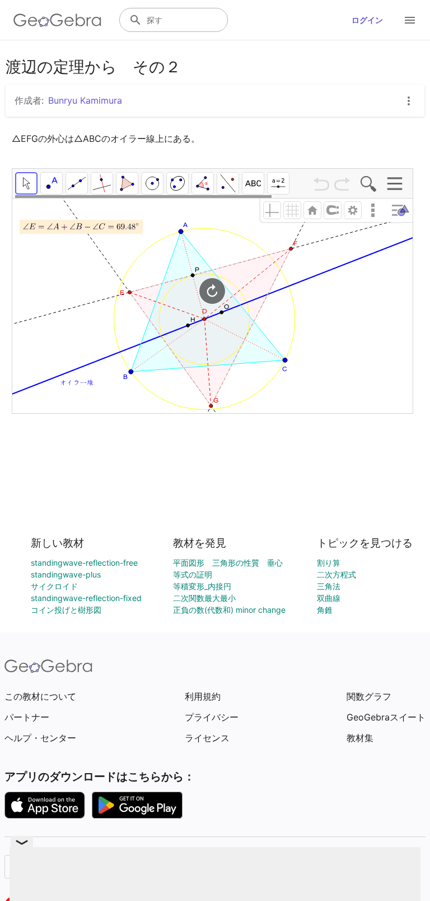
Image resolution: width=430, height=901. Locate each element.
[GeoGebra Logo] (57, 20)
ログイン (367, 20)
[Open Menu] (410, 20)
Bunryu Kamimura (85, 100)
